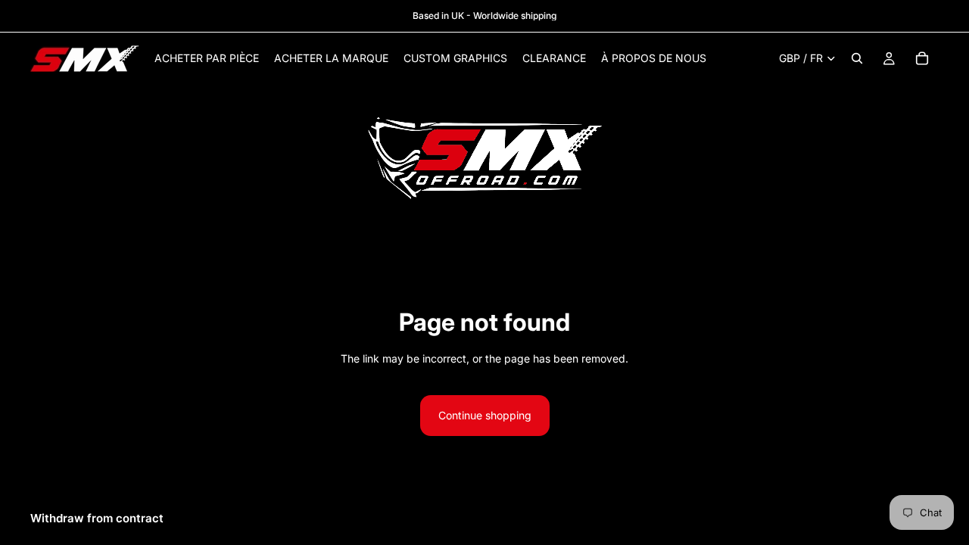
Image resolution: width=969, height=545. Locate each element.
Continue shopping (484, 415)
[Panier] (922, 58)
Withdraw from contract (97, 518)
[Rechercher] (857, 58)
